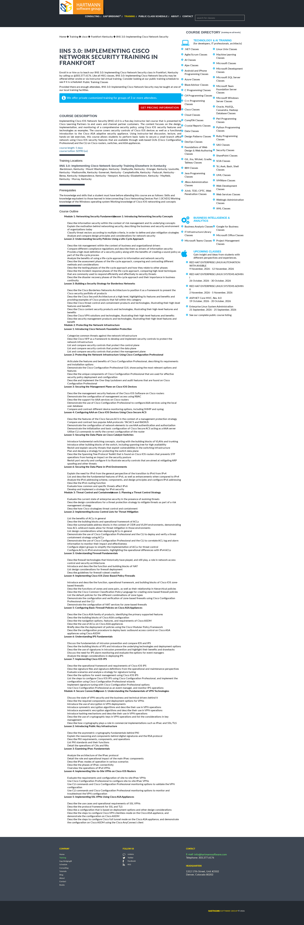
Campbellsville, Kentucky (137, 172)
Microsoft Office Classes (230, 235)
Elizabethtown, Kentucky (144, 176)
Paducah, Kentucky (163, 172)
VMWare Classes (225, 180)
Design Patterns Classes (198, 136)
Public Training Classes (95, 82)
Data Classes (192, 131)
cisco (84, 36)
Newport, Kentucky (119, 176)
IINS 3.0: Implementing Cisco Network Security (142, 36)
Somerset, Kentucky (110, 172)
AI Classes (190, 60)
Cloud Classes (192, 115)
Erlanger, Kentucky (157, 169)
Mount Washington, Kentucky (102, 169)
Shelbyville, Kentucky (133, 169)
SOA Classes (223, 161)
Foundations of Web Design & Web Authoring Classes (198, 150)
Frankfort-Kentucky (102, 36)
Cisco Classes (192, 109)
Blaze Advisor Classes (196, 85)
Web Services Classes (228, 194)
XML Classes (223, 208)
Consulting (92, 16)
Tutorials (62, 871)
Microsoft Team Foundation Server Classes (226, 89)
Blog (61, 875)
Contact (187, 16)
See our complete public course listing (210, 315)
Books (62, 885)
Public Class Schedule (153, 16)
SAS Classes (223, 145)
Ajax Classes (191, 65)
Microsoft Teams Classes (198, 240)
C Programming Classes (198, 90)
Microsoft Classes (226, 63)
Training (129, 16)
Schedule (63, 865)
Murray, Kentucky (82, 179)
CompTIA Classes (194, 120)
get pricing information (160, 107)
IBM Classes (191, 168)
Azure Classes (192, 79)
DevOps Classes (194, 142)
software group (223, 911)
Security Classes (225, 150)
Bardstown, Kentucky (72, 169)
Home (62, 36)
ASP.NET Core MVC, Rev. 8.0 (205, 298)
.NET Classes (192, 49)
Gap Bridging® (65, 861)
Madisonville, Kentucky (85, 172)
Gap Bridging (112, 16)
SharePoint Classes (227, 155)
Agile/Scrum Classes (196, 54)
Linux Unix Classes (226, 49)
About (175, 16)
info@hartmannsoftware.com (210, 854)
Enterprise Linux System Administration (211, 306)
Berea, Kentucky (68, 176)
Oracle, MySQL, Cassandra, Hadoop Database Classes (227, 110)
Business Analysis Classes (199, 226)
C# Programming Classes (198, 95)
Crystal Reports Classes (198, 125)
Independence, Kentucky (92, 176)
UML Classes (223, 175)
